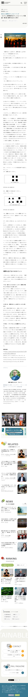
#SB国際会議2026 (7, 614)
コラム (6, 11)
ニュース (6, 626)
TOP (2, 626)
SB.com (16, 680)
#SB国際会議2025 (7, 616)
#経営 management (15, 618)
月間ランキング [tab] (20, 565)
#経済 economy (7, 618)
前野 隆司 (3, 11)
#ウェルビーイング (12, 20)
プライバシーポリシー (10, 692)
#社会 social (4, 20)
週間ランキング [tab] (7, 565)
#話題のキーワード (16, 614)
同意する (17, 695)
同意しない (11, 695)
